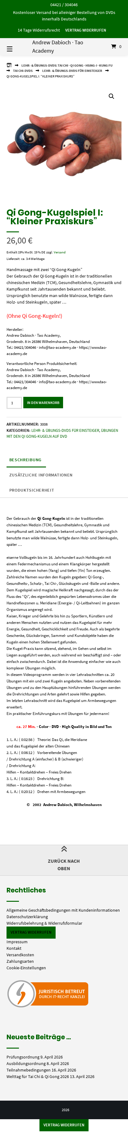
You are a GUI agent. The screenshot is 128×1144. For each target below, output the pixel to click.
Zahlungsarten (20, 961)
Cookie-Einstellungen (26, 968)
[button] (111, 96)
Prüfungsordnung (23, 1057)
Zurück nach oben (64, 864)
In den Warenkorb (43, 402)
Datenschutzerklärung (27, 916)
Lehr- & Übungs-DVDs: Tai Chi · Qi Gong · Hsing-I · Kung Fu (66, 65)
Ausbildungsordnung (26, 1063)
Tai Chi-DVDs (23, 70)
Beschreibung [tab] (25, 459)
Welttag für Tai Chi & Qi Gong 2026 (38, 1076)
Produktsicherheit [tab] (31, 490)
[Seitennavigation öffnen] (18, 46)
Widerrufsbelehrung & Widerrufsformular (44, 923)
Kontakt (14, 948)
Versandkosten (20, 955)
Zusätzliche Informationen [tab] (41, 475)
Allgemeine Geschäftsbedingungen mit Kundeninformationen (63, 910)
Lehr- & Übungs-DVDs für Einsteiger (72, 70)
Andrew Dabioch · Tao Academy (57, 46)
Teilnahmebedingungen (29, 1070)
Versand (60, 252)
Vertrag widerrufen (85, 30)
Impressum (17, 942)
